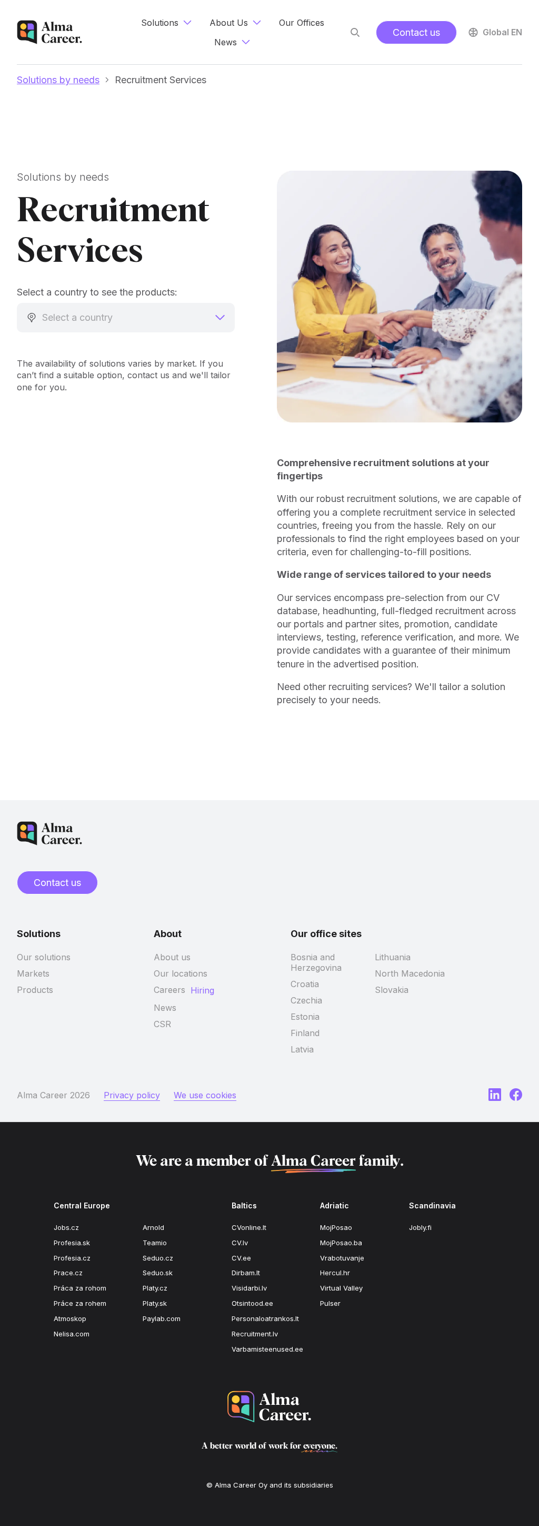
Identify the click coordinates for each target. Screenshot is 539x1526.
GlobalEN (502, 32)
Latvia (302, 1049)
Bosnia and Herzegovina (316, 962)
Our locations (180, 973)
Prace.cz (68, 1272)
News (165, 1007)
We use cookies (205, 1095)
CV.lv (240, 1242)
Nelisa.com (71, 1334)
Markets (33, 973)
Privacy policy (132, 1095)
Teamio (155, 1242)
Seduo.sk (158, 1272)
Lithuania (393, 957)
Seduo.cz (158, 1258)
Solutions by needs (58, 79)
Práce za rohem (80, 1303)
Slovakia (391, 989)
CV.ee (241, 1258)
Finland (305, 1033)
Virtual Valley (341, 1288)
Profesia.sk (72, 1242)
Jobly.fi (420, 1227)
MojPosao (336, 1227)
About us (172, 957)
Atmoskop (70, 1318)
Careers (169, 989)
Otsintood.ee (252, 1303)
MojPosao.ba (341, 1242)
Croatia (305, 984)
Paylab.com (162, 1318)
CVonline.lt (249, 1227)
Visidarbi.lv (249, 1288)
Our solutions (44, 957)
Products (35, 989)
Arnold (153, 1227)
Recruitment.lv (255, 1334)
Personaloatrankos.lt (265, 1318)
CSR (162, 1024)
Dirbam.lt (246, 1272)
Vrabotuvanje (342, 1258)
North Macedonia (410, 973)
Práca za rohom (80, 1288)
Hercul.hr (335, 1272)
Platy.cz (155, 1288)
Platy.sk (155, 1303)
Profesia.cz (72, 1258)
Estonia (305, 1016)
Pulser (330, 1303)
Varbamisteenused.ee (267, 1349)
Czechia (306, 1000)
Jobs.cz (66, 1227)
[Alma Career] (269, 1406)
